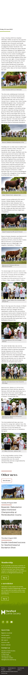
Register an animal (6, 633)
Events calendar (6, 645)
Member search (5, 638)
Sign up (5, 578)
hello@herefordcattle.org (15, 573)
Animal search (5, 635)
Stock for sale (5, 642)
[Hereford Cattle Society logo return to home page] (11, 4)
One (6, 673)
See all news (6, 480)
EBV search (4, 640)
